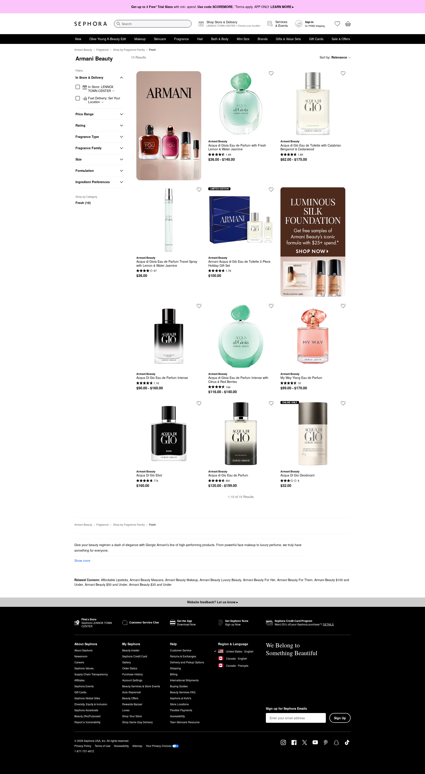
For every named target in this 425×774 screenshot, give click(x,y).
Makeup (140, 39)
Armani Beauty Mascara (146, 580)
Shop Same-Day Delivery (137, 722)
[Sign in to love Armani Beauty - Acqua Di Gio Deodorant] (343, 403)
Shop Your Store (132, 716)
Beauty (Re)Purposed (87, 716)
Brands (263, 39)
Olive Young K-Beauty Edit (107, 39)
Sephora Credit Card (134, 656)
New (78, 39)
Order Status (129, 668)
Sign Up (340, 718)
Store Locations (179, 704)
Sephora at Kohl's (180, 698)
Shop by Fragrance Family (129, 49)
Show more (82, 560)
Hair (200, 39)
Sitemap (137, 746)
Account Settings (132, 680)
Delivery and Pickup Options (187, 662)
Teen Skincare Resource (185, 722)
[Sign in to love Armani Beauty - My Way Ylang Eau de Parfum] (343, 306)
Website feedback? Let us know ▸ (212, 602)
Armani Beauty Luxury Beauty (220, 580)
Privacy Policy (82, 746)
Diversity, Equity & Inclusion (90, 704)
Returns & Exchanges (183, 656)
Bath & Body (219, 39)
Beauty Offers (130, 698)
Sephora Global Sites (87, 698)
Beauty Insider (130, 650)
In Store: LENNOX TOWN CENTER (100, 89)
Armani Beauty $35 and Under (150, 584)
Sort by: (333, 57)
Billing (174, 674)
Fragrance (181, 39)
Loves (125, 710)
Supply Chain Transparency (91, 674)
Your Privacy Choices (159, 746)
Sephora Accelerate (86, 710)
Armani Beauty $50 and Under (106, 584)
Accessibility (177, 716)
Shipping (175, 668)
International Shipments (184, 680)
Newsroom (80, 656)
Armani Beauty (83, 49)
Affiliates (79, 680)
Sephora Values (84, 668)
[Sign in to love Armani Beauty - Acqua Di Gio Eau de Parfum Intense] (199, 306)
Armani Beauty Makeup (181, 580)
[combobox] (152, 23)
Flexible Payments (181, 710)
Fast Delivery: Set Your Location (104, 100)
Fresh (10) (83, 202)
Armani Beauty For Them (295, 580)
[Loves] (337, 24)
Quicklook (241, 133)
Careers (79, 662)
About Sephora (83, 650)
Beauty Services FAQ (182, 692)
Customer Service (180, 650)
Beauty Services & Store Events (141, 686)
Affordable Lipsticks (114, 580)
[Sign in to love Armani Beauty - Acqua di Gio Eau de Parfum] (271, 403)
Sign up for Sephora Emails (286, 709)
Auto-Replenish (131, 692)
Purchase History (132, 674)
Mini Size (243, 39)
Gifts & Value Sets (288, 39)
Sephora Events (84, 686)
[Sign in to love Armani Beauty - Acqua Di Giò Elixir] (199, 403)
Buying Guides (179, 686)
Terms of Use (102, 746)
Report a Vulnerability (87, 722)
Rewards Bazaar (132, 704)
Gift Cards (316, 39)
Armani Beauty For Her (259, 580)
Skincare (160, 39)
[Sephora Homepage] (90, 23)
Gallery (126, 662)
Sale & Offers (341, 39)
